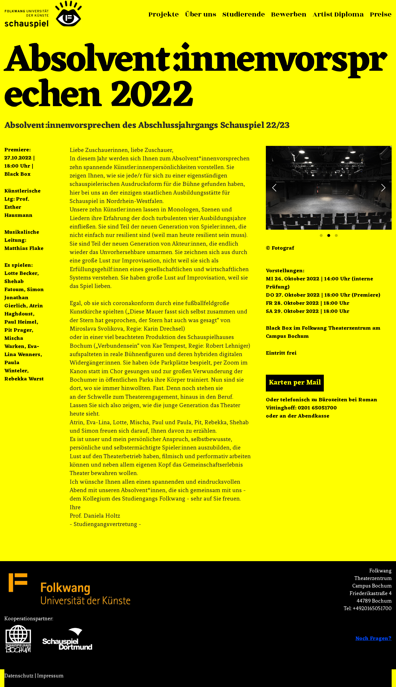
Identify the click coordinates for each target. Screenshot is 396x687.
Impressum (50, 676)
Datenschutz (18, 676)
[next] (382, 195)
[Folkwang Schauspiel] (43, 14)
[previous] (275, 195)
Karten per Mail (295, 398)
